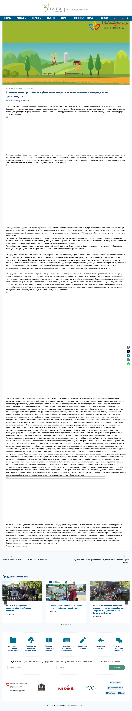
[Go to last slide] (5, 602)
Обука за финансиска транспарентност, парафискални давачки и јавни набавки (101, 559)
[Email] (128, 359)
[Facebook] (128, 347)
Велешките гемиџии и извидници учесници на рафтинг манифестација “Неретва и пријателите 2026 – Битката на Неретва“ (109, 609)
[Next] (126, 602)
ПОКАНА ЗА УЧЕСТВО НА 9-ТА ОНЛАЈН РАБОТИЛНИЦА (24, 558)
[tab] (61, 624)
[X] (128, 351)
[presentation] (22, 591)
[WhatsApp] (128, 363)
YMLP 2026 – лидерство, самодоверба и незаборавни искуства (18, 608)
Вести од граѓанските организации (19, 88)
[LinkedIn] (128, 355)
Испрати (116, 668)
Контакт (104, 18)
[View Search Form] (128, 18)
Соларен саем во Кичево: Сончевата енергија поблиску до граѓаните (66, 606)
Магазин (51, 18)
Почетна (7, 18)
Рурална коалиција (14, 101)
